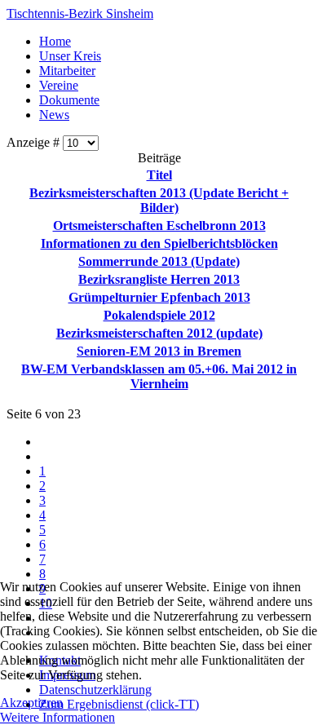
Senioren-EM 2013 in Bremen (159, 351)
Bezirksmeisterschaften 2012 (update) (159, 333)
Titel (159, 175)
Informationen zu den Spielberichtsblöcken (159, 243)
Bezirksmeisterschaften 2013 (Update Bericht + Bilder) (159, 200)
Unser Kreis (70, 56)
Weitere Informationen (57, 717)
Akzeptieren (31, 703)
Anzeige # (35, 142)
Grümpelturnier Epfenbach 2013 (159, 297)
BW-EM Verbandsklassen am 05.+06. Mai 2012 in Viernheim (159, 376)
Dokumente (69, 100)
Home (55, 41)
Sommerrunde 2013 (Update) (159, 261)
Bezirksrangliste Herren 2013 (159, 279)
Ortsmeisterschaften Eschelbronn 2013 (159, 225)
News (54, 115)
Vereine (58, 85)
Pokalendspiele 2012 (159, 315)
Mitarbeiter (67, 70)
